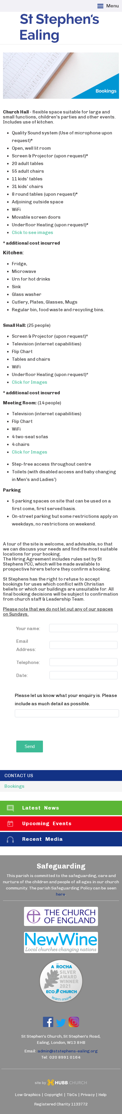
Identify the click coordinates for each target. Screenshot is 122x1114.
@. (68, 1051)
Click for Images (29, 382)
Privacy (88, 1094)
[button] (61, 6)
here (60, 894)
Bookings (14, 786)
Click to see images (32, 232)
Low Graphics (28, 1094)
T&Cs (72, 1094)
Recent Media (42, 839)
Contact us (18, 775)
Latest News (40, 808)
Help (103, 1094)
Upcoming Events (47, 823)
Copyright (53, 1094)
